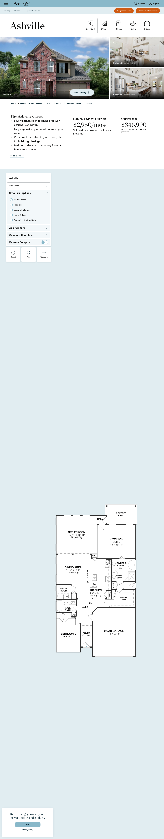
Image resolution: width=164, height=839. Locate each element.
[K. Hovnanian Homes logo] (22, 4)
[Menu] (6, 4)
